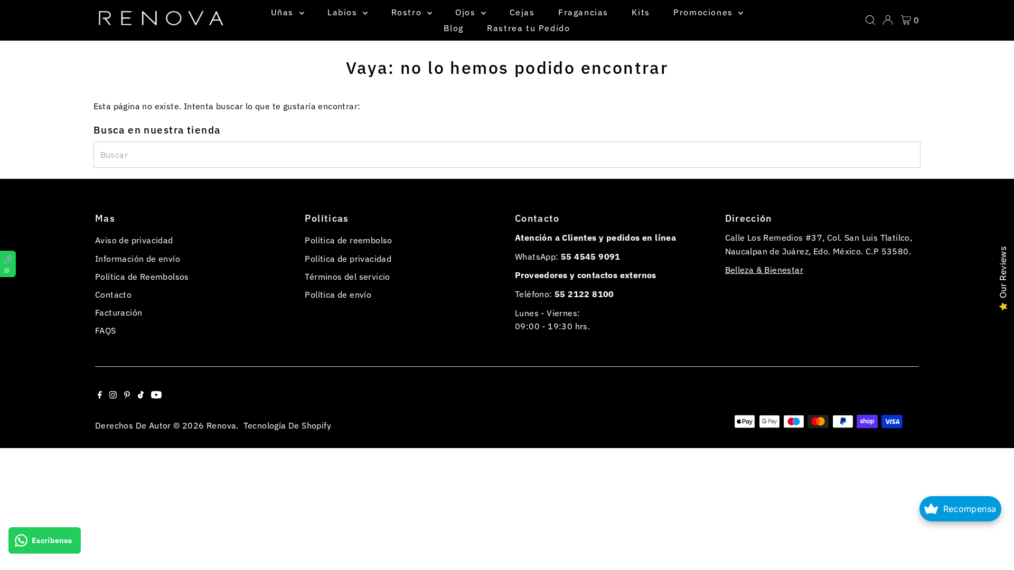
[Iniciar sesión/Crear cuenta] (888, 20)
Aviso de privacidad (134, 240)
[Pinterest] (127, 395)
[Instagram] (113, 395)
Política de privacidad (348, 258)
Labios (343, 12)
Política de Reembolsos (142, 276)
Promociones (704, 12)
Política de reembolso (348, 240)
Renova (221, 425)
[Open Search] (870, 20)
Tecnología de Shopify (287, 425)
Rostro (408, 12)
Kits (641, 12)
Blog (453, 28)
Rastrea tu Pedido (528, 28)
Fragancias (583, 12)
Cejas (522, 12)
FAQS (105, 330)
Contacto (113, 294)
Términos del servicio (347, 276)
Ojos (466, 12)
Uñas (284, 12)
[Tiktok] (140, 395)
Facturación (118, 312)
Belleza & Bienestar (764, 269)
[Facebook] (100, 395)
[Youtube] (156, 395)
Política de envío (338, 294)
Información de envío (137, 258)
